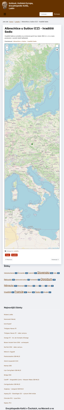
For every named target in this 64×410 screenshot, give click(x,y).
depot (29, 292)
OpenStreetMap (55, 248)
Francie (19, 291)
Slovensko (43, 272)
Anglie (46, 292)
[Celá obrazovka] (57, 46)
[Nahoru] (61, 407)
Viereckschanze (9, 273)
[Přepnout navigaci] (5, 14)
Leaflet (49, 248)
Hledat (58, 14)
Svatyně (31, 273)
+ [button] (7, 46)
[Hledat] (7, 52)
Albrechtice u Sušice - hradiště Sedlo (25, 41)
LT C (37, 286)
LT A (43, 286)
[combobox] (46, 14)
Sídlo (55, 273)
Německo (9, 285)
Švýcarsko (21, 273)
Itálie (49, 286)
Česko (7, 255)
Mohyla (30, 286)
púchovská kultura (21, 279)
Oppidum (46, 279)
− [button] (7, 48)
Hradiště (14, 255)
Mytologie (21, 286)
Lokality (16, 251)
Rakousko (8, 279)
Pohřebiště (33, 279)
